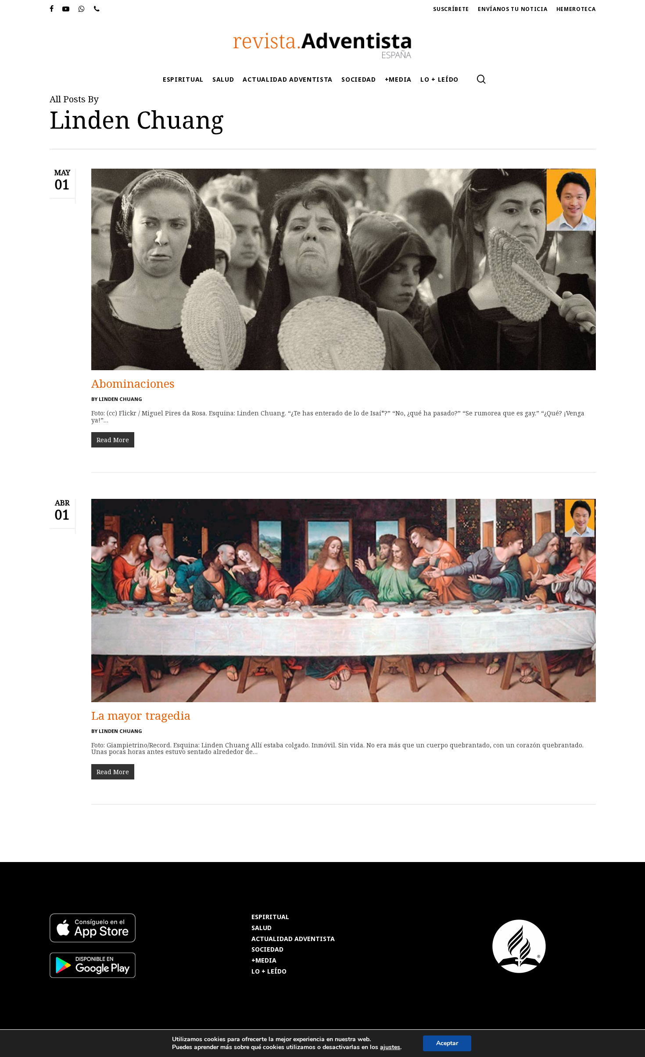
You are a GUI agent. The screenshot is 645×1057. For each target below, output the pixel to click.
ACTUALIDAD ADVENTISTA (293, 939)
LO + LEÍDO (269, 971)
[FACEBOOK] (52, 9)
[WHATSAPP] (82, 9)
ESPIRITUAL (270, 917)
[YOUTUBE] (66, 9)
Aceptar (447, 1043)
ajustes (390, 1047)
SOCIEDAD (267, 949)
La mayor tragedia (140, 715)
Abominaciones (133, 383)
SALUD (261, 928)
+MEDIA (263, 960)
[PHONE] (97, 9)
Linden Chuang (120, 399)
